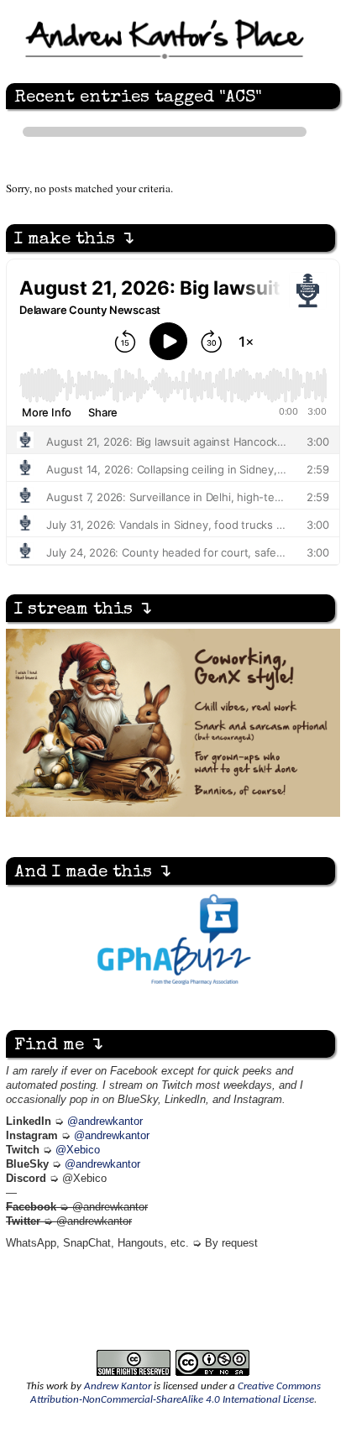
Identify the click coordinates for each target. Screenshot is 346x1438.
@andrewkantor (105, 1121)
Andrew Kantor (117, 1386)
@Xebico (77, 1150)
